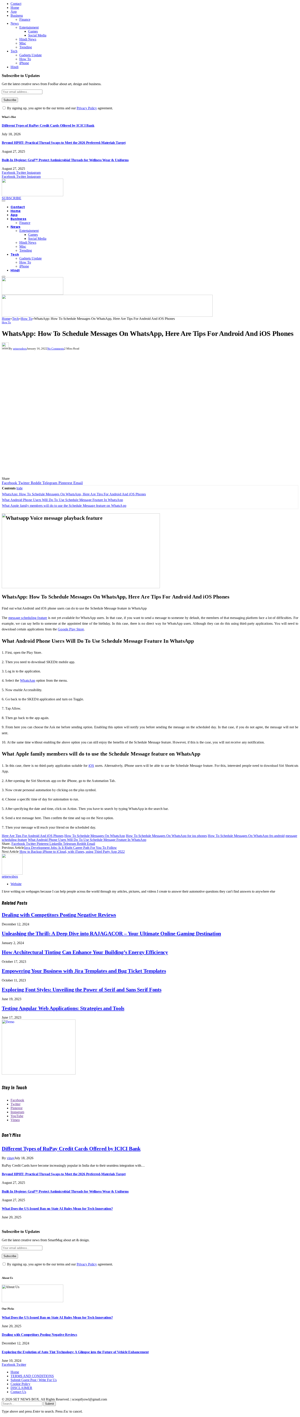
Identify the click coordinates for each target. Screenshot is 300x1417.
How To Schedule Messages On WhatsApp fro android (246, 836)
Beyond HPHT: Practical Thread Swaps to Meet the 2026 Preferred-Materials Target (63, 143)
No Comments (55, 348)
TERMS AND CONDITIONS (32, 1376)
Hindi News (27, 39)
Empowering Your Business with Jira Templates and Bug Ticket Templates (84, 971)
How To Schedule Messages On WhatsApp (94, 836)
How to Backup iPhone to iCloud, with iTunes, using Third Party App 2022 (72, 851)
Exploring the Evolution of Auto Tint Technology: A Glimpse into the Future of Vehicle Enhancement (75, 1352)
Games (33, 31)
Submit (49, 1403)
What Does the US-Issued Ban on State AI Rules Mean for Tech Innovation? (57, 1208)
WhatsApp (27, 680)
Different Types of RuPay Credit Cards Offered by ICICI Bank (48, 125)
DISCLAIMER (21, 1388)
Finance (24, 19)
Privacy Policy (87, 108)
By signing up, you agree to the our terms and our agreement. (59, 108)
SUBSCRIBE (11, 198)
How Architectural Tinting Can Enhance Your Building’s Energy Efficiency (85, 952)
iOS (91, 765)
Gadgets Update (30, 55)
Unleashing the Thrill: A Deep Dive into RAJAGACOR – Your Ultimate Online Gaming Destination (111, 933)
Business (17, 15)
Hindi (14, 67)
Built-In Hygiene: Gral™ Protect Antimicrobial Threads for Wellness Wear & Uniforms (65, 160)
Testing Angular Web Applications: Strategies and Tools (63, 1008)
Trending (25, 47)
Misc (22, 43)
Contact (16, 3)
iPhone (24, 63)
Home (15, 7)
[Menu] (3, 200)
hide (19, 488)
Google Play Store (71, 629)
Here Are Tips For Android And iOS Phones (32, 836)
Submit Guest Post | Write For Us (34, 1380)
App (14, 11)
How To (25, 59)
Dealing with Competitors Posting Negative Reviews (59, 915)
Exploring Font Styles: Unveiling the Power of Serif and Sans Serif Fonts (81, 989)
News (15, 23)
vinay (10, 1158)
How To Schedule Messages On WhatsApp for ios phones (166, 836)
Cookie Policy (20, 1384)
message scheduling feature (27, 618)
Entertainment (29, 27)
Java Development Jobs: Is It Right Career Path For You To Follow (70, 847)
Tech (14, 51)
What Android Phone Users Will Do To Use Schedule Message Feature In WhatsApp (87, 840)
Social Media (37, 35)
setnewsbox (20, 348)
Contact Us (18, 1392)
